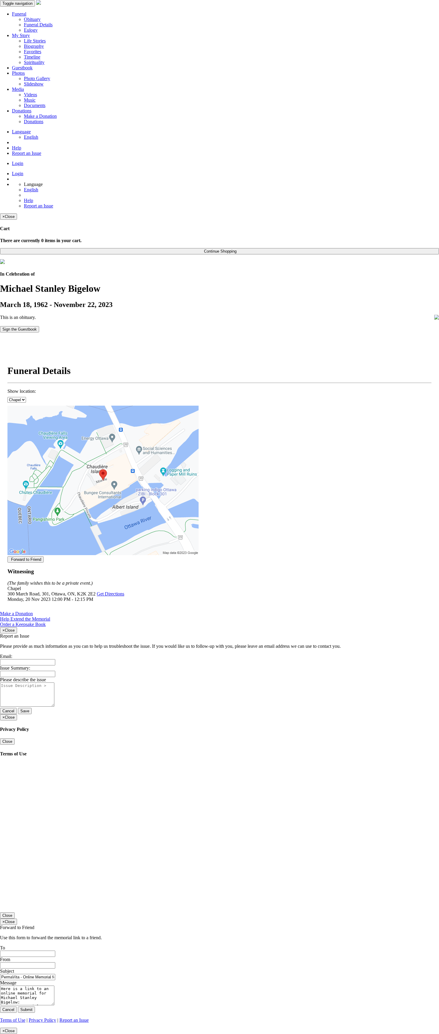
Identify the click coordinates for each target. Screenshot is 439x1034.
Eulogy (31, 30)
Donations (33, 121)
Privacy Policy (42, 1020)
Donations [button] (21, 110)
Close (7, 741)
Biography (34, 46)
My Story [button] (21, 35)
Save (24, 711)
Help (16, 147)
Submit (26, 1009)
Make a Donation (40, 116)
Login (17, 163)
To (2, 947)
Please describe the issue (23, 679)
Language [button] (21, 131)
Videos (30, 94)
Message (8, 982)
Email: (6, 656)
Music (30, 100)
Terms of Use (12, 1020)
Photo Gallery (37, 78)
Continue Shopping (220, 251)
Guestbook (22, 67)
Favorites (32, 51)
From (5, 959)
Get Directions (110, 593)
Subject (7, 971)
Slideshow (34, 83)
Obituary (32, 19)
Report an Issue (26, 153)
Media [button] (18, 89)
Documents (34, 105)
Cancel (8, 711)
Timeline (32, 56)
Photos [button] (18, 73)
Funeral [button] (19, 13)
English (31, 137)
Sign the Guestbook (19, 329)
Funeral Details (38, 24)
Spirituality (34, 62)
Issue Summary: (15, 668)
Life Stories (35, 40)
